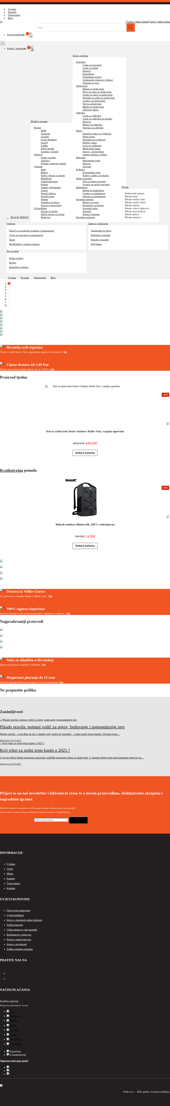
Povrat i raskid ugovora (19, 939)
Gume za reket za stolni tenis (98, 94)
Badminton (81, 187)
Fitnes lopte (89, 136)
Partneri (11, 878)
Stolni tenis (81, 85)
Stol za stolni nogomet (94, 181)
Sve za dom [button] (13, 251)
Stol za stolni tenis (92, 103)
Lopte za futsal (90, 68)
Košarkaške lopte (92, 172)
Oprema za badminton (94, 196)
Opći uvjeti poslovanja (18, 910)
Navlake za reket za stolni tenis (99, 97)
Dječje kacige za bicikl (52, 214)
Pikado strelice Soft (135, 199)
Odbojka (80, 112)
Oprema (38, 166)
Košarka (80, 169)
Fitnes (79, 130)
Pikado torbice (132, 205)
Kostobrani (88, 73)
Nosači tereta (47, 196)
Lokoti (44, 190)
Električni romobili (100, 235)
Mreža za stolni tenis (93, 106)
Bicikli (37, 127)
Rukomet (80, 157)
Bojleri (12, 262)
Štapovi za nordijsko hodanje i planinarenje (31, 230)
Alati (43, 169)
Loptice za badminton (94, 193)
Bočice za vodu (91, 202)
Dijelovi (38, 154)
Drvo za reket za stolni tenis (97, 91)
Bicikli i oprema (39, 121)
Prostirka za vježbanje (94, 139)
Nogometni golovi (92, 76)
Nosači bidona (48, 193)
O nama (12, 9)
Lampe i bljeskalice (51, 187)
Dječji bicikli (47, 148)
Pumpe (44, 199)
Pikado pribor (132, 214)
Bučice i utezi (90, 142)
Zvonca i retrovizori (51, 205)
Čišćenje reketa (90, 109)
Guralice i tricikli (49, 151)
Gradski (45, 136)
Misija (10, 873)
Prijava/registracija (16, 34)
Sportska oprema (84, 199)
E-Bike (44, 145)
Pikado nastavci (133, 217)
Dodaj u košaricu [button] (85, 452)
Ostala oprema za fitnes (95, 154)
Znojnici (87, 211)
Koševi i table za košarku (96, 175)
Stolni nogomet (84, 178)
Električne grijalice (19, 267)
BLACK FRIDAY (20, 217)
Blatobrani (46, 178)
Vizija (10, 868)
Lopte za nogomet (92, 65)
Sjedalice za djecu (50, 202)
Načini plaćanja (15, 925)
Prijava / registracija (16, 48)
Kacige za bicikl (49, 211)
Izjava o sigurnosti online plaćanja (24, 920)
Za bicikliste (40, 208)
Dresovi (87, 71)
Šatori (12, 239)
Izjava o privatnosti (17, 944)
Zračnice (45, 160)
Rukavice (46, 217)
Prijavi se (78, 820)
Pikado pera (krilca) (135, 211)
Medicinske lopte (91, 148)
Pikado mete (131, 196)
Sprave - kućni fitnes (93, 151)
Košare (44, 184)
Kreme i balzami (91, 214)
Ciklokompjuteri (49, 181)
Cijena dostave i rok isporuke (22, 929)
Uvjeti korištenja (15, 915)
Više (65, 352)
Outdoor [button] (11, 223)
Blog (10, 18)
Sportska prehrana (85, 217)
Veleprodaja (14, 15)
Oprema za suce (91, 82)
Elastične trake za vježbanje (97, 133)
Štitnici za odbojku (92, 124)
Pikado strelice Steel (135, 202)
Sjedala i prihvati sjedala (53, 163)
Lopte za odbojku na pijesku (97, 118)
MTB (43, 130)
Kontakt (12, 12)
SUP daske (96, 244)
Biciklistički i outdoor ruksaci (24, 244)
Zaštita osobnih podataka (20, 949)
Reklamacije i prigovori (19, 934)
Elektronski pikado (134, 193)
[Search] (131, 27)
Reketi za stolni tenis (93, 88)
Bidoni (44, 172)
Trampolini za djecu (101, 230)
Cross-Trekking (49, 139)
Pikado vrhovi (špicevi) (137, 208)
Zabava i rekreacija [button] (98, 223)
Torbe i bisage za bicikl (53, 175)
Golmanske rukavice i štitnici (98, 79)
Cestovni (45, 133)
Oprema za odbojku (93, 127)
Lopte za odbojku (92, 115)
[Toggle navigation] (2, 43)
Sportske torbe (90, 208)
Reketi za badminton (93, 190)
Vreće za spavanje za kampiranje (26, 235)
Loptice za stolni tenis (94, 100)
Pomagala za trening (93, 205)
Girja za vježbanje (92, 145)
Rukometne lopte (91, 160)
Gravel (44, 142)
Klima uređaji (16, 258)
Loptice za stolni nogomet (96, 184)
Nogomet (81, 62)
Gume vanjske (48, 157)
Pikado (125, 187)
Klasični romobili (100, 239)
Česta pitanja (13, 883)
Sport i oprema (80, 55)
